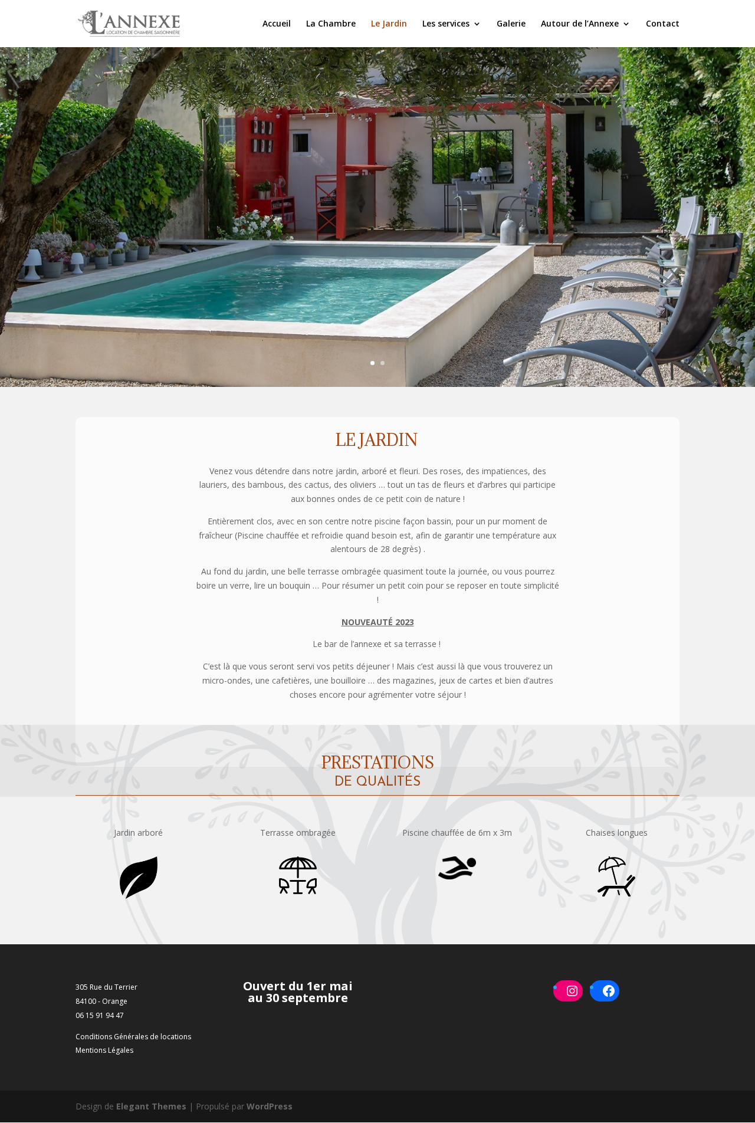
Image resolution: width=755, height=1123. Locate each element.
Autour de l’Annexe (580, 24)
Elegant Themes (151, 1106)
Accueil (276, 24)
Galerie (511, 24)
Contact (663, 24)
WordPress (270, 1106)
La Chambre (331, 24)
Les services (446, 24)
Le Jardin (389, 24)
